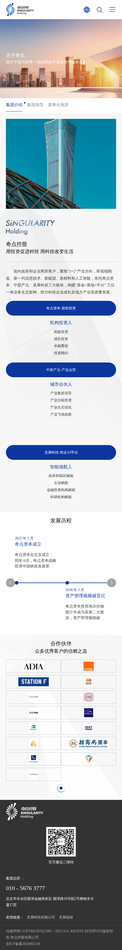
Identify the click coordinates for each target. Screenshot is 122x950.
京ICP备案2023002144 (23, 944)
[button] (10, 582)
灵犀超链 (66, 917)
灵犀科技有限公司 (41, 917)
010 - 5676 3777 (25, 888)
